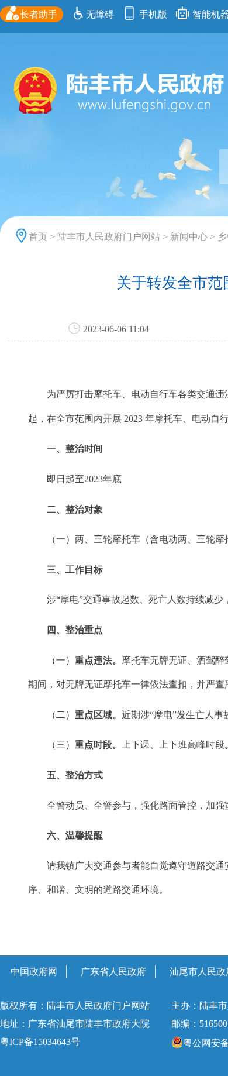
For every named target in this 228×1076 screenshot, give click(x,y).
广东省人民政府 (113, 972)
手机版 (152, 14)
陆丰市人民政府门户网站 (108, 237)
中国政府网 (34, 972)
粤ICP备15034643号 (40, 1042)
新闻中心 (189, 237)
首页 (38, 237)
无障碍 (100, 14)
